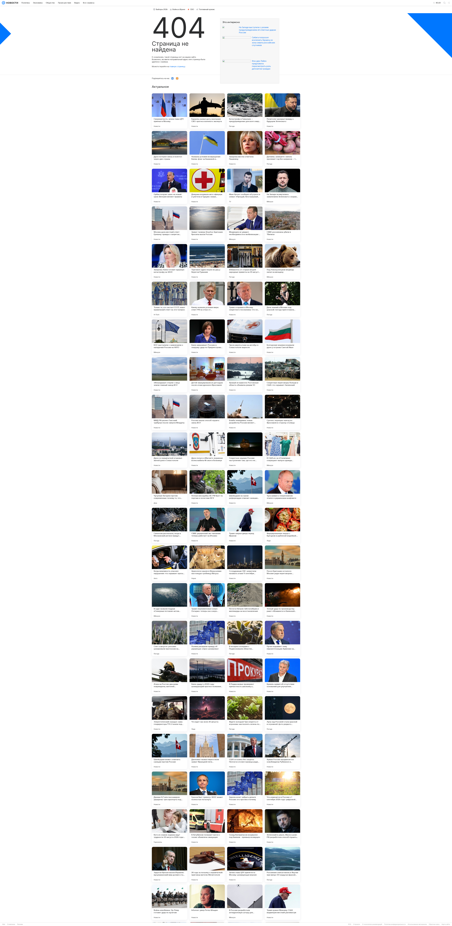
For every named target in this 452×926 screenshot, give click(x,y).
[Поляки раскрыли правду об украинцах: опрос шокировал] (207, 638)
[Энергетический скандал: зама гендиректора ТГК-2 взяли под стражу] (169, 713)
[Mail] (3, 3)
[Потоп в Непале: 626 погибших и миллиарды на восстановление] (244, 600)
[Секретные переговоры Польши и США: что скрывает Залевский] (282, 374)
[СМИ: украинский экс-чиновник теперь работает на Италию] (207, 525)
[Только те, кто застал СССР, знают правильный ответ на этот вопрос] (169, 299)
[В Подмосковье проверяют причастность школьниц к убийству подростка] (244, 676)
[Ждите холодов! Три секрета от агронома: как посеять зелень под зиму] (244, 713)
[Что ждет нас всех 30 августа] (207, 713)
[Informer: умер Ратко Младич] (207, 902)
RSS (349, 924)
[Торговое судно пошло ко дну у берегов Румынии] (207, 261)
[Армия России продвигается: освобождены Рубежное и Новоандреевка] (282, 751)
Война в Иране (178, 9)
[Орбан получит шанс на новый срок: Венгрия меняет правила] (169, 186)
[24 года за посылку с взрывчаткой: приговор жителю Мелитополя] (207, 864)
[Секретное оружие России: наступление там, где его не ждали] (244, 450)
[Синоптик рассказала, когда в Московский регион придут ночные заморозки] (169, 525)
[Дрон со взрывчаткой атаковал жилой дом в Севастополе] (169, 450)
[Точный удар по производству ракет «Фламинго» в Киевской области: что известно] (282, 600)
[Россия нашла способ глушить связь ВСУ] (207, 412)
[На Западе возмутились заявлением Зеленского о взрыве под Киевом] (282, 186)
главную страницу (177, 66)
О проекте (356, 924)
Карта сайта (446, 924)
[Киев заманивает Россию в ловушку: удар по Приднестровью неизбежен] (207, 337)
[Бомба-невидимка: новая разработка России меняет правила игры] (244, 412)
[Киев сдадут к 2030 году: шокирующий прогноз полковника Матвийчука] (207, 676)
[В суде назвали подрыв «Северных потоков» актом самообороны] (169, 600)
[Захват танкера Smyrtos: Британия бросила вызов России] (207, 224)
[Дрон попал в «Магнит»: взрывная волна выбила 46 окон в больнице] (207, 450)
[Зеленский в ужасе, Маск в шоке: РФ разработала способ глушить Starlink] (282, 827)
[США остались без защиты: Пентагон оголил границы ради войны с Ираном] (244, 751)
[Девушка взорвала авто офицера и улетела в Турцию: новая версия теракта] (207, 186)
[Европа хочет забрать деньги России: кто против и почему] (244, 789)
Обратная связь (434, 924)
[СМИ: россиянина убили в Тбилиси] (282, 224)
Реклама (20, 924)
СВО (192, 9)
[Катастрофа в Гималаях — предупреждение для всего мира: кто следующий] (244, 111)
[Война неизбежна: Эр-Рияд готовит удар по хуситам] (169, 902)
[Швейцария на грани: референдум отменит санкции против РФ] (244, 487)
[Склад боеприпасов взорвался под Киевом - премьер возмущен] (244, 827)
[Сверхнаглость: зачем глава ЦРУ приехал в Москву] (169, 111)
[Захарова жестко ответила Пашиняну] (244, 148)
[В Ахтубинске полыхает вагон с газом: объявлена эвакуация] (207, 827)
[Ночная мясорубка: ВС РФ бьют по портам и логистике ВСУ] (207, 487)
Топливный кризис (207, 9)
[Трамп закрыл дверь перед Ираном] (244, 525)
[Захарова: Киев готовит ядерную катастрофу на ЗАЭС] (169, 261)
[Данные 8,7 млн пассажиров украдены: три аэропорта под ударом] (169, 789)
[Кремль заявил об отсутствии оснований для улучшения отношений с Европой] (282, 676)
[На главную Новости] (11, 3)
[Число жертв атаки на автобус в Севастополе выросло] (244, 337)
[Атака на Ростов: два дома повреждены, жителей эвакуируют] (169, 676)
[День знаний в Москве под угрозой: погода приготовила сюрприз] (282, 299)
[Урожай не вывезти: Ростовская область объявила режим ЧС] (244, 374)
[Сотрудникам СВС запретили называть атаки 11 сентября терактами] (244, 563)
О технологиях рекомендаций (372, 924)
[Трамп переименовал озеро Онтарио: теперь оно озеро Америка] (207, 600)
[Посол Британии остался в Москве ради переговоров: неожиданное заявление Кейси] (282, 563)
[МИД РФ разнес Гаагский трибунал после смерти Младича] (169, 412)
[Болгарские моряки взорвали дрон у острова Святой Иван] (282, 337)
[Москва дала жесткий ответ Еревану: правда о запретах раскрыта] (169, 224)
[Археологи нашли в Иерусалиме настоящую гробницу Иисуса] (207, 563)
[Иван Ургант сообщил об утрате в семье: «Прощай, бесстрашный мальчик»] (244, 186)
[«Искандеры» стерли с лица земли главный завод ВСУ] (169, 374)
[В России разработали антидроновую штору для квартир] (244, 902)
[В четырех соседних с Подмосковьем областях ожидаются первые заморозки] (244, 638)
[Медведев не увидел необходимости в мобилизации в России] (244, 224)
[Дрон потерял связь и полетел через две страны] (169, 148)
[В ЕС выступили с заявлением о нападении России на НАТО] (169, 337)
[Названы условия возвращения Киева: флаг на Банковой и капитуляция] (207, 148)
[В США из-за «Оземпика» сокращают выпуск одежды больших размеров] (282, 450)
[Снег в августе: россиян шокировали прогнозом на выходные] (169, 638)
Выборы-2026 (161, 9)
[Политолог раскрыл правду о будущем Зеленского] (282, 111)
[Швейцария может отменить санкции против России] (169, 751)
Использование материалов (417, 924)
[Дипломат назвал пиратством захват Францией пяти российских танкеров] (207, 751)
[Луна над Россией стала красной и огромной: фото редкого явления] (282, 713)
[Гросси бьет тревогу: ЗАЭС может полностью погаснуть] (207, 789)
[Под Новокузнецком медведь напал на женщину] (282, 261)
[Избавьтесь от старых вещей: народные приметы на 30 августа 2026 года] (244, 261)
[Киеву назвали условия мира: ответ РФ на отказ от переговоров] (207, 299)
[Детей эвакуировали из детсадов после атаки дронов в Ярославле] (207, 374)
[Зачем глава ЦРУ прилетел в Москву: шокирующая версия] (244, 864)
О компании (11, 924)
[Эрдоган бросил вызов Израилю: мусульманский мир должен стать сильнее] (169, 864)
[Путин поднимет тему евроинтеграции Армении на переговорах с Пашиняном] (282, 638)
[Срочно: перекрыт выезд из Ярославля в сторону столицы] (282, 412)
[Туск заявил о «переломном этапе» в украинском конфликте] (282, 487)
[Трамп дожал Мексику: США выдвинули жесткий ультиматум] (282, 902)
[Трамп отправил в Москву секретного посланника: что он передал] (244, 299)
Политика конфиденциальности (395, 924)
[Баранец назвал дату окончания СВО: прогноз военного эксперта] (207, 111)
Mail (3, 924)
